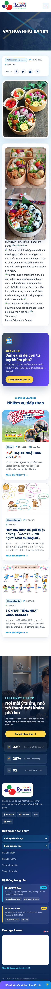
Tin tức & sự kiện (10, 865)
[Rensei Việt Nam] (14, 5)
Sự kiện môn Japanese (16, 60)
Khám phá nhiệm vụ (17, 475)
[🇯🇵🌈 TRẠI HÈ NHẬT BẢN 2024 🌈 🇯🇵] (25, 426)
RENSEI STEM (8, 853)
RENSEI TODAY (9, 859)
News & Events (13, 520)
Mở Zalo (25, 920)
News (9, 447)
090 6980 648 (13, 920)
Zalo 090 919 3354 (31, 899)
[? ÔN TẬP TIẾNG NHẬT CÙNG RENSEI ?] (25, 580)
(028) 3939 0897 (14, 899)
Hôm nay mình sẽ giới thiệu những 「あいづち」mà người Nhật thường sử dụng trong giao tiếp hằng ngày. (25, 538)
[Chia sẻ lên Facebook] (16, 71)
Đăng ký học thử (19, 379)
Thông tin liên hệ (9, 871)
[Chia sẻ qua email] (30, 71)
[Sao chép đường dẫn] (37, 71)
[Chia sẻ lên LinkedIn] (23, 71)
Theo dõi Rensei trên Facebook (14, 968)
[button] (46, 6)
